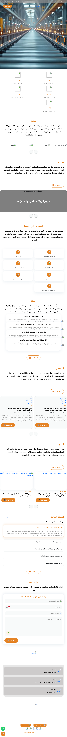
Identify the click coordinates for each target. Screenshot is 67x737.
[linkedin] (30, 728)
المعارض (5, 1)
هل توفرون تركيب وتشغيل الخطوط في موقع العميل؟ (48, 527)
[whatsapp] (36, 728)
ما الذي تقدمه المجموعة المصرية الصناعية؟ (51, 556)
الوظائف (17, 1)
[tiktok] (33, 728)
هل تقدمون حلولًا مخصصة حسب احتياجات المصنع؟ (49, 542)
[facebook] (27, 728)
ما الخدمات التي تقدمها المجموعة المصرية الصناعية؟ (48, 549)
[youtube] (40, 728)
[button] (31, 152)
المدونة (11, 1)
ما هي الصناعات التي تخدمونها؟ (54, 563)
